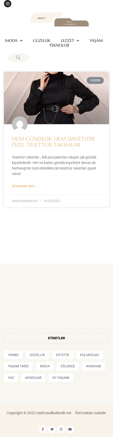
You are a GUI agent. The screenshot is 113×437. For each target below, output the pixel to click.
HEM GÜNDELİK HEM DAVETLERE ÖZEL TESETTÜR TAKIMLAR (53, 141)
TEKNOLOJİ (59, 45)
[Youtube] (70, 429)
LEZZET (67, 40)
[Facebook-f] (43, 429)
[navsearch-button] (18, 57)
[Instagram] (7, 3)
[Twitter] (52, 429)
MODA (11, 40)
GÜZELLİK (41, 40)
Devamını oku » (24, 186)
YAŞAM (96, 40)
